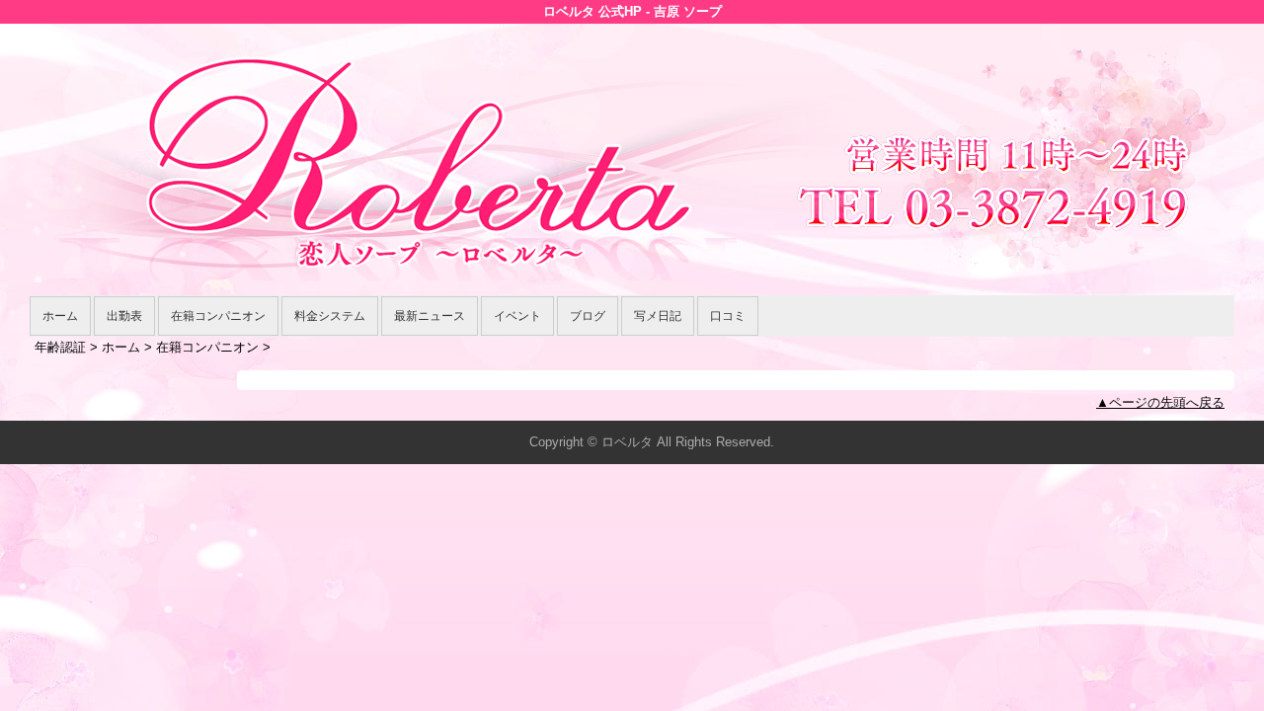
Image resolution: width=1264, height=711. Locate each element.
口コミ (728, 316)
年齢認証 (60, 347)
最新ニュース (429, 316)
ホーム (60, 316)
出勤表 (124, 316)
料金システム (329, 316)
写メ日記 (657, 316)
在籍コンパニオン (218, 316)
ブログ (587, 316)
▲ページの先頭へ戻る (1160, 402)
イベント (517, 316)
